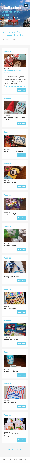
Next (21, 449)
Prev (9, 449)
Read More (21, 90)
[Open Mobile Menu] (26, 5)
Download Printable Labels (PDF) (16, 86)
